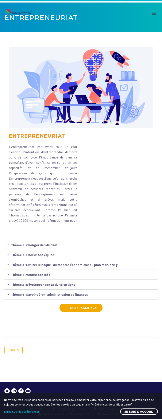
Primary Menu (154, 13)
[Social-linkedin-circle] (14, 391)
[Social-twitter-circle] (7, 391)
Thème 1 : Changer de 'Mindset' (35, 245)
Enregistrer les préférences (22, 412)
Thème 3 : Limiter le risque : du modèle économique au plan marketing (64, 265)
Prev (15, 350)
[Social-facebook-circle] (21, 391)
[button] (81, 245)
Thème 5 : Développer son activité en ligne (43, 284)
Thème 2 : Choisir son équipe (32, 255)
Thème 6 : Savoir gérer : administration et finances (49, 294)
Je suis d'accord (139, 412)
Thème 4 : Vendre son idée (30, 275)
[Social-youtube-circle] (28, 391)
